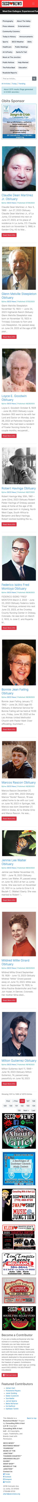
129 (5, 1106)
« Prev (15, 1101)
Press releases (8, 26)
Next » (26, 1110)
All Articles (6, 84)
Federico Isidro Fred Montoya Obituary (15, 586)
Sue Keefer (10, 1398)
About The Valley (24, 21)
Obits (29, 42)
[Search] (34, 79)
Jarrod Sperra (11, 1401)
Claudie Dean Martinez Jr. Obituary (17, 197)
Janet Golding (11, 1393)
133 (27, 1106)
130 (10, 1106)
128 (33, 1101)
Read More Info (9, 235)
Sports (5, 42)
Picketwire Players (13, 1391)
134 (33, 1106)
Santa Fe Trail (21, 52)
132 (22, 1106)
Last (33, 1110)
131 (16, 1106)
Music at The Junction (12, 57)
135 (19, 1110)
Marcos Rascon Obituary (19, 782)
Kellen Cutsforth (12, 1396)
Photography (8, 21)
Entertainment (24, 26)
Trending (21, 84)
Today (14, 84)
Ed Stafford (10, 1406)
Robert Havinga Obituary (19, 488)
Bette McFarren (12, 1403)
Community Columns (11, 31)
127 (28, 1101)
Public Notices (8, 62)
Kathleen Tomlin (12, 1409)
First (8, 1101)
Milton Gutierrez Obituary (19, 1060)
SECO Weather (18, 42)
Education (23, 67)
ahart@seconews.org (11, 1494)
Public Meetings (21, 47)
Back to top (31, 1418)
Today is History (9, 36)
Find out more (10, 1375)
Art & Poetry (7, 52)
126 (22, 1101)
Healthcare (7, 47)
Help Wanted (23, 62)
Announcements (26, 36)
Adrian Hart (10, 1388)
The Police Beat (9, 67)
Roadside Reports (10, 73)
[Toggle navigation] (33, 4)
